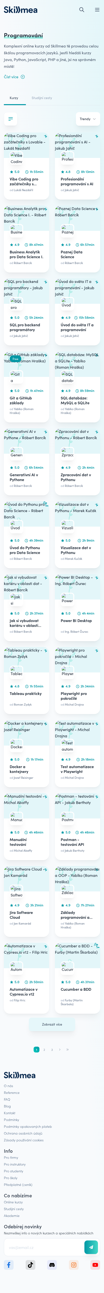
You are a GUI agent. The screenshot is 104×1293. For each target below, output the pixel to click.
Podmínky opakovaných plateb (28, 1126)
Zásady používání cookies (24, 1139)
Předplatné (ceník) (18, 1184)
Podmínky (11, 1119)
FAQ (7, 1099)
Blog (7, 1106)
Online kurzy (13, 1202)
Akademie (12, 1215)
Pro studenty (13, 1170)
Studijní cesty (42, 97)
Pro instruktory (15, 1164)
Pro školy (10, 1177)
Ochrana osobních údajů (23, 1133)
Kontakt (9, 1112)
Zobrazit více (52, 1024)
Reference (12, 1092)
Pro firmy (11, 1157)
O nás (8, 1085)
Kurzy (14, 97)
